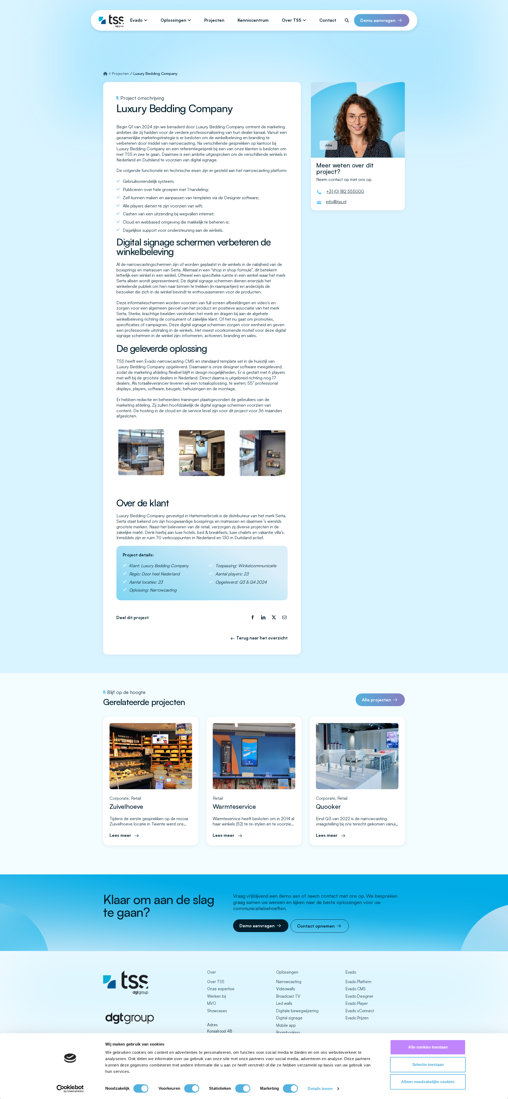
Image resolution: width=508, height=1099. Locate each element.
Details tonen (320, 1088)
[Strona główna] (105, 73)
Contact (327, 20)
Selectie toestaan (428, 1064)
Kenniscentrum (253, 20)
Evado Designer (359, 996)
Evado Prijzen (357, 1017)
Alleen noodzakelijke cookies (428, 1081)
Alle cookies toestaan (428, 1047)
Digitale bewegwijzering (297, 1010)
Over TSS (291, 20)
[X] (274, 617)
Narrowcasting (288, 981)
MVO (211, 1003)
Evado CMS (356, 988)
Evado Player (357, 1003)
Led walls (284, 1003)
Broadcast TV (288, 996)
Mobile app (286, 1025)
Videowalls (285, 988)
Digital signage (289, 1017)
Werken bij (216, 996)
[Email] (284, 617)
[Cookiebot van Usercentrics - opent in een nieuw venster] (70, 1089)
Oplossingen (173, 20)
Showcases (217, 1010)
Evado (136, 20)
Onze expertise (220, 988)
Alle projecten (376, 699)
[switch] (191, 1088)
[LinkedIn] (263, 617)
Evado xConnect (360, 1010)
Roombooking (288, 1032)
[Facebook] (253, 617)
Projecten (214, 20)
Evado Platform (358, 981)
